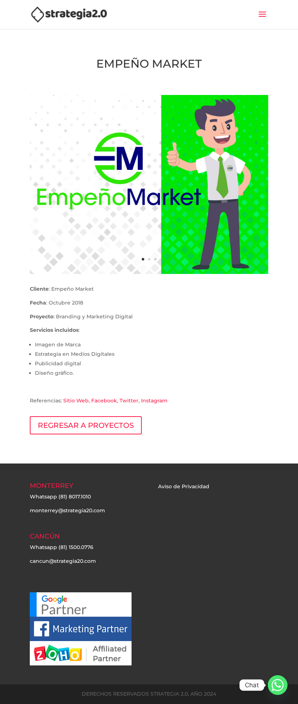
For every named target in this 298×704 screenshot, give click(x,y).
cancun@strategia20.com (63, 561)
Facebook (104, 400)
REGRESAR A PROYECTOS (86, 425)
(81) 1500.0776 (76, 547)
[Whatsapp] (277, 685)
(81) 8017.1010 (75, 496)
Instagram (154, 400)
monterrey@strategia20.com (67, 510)
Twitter (129, 400)
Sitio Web (76, 400)
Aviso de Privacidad (183, 486)
